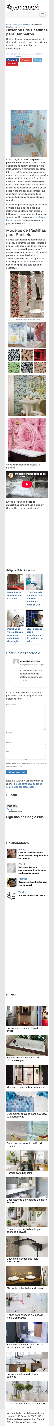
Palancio (19, 56)
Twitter (38, 60)
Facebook (12, 60)
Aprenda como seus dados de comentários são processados (24, 785)
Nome (9, 733)
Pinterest (12, 63)
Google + (25, 60)
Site (7, 752)
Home (8, 24)
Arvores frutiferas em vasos (31, 895)
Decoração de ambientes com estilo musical (32, 883)
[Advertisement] (21, 83)
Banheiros (26, 24)
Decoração (17, 24)
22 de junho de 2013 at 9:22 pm (32, 664)
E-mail (9, 742)
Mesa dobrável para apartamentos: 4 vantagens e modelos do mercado (32, 870)
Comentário (11, 704)
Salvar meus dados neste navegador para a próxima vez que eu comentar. (26, 764)
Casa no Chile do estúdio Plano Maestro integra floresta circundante (33, 855)
